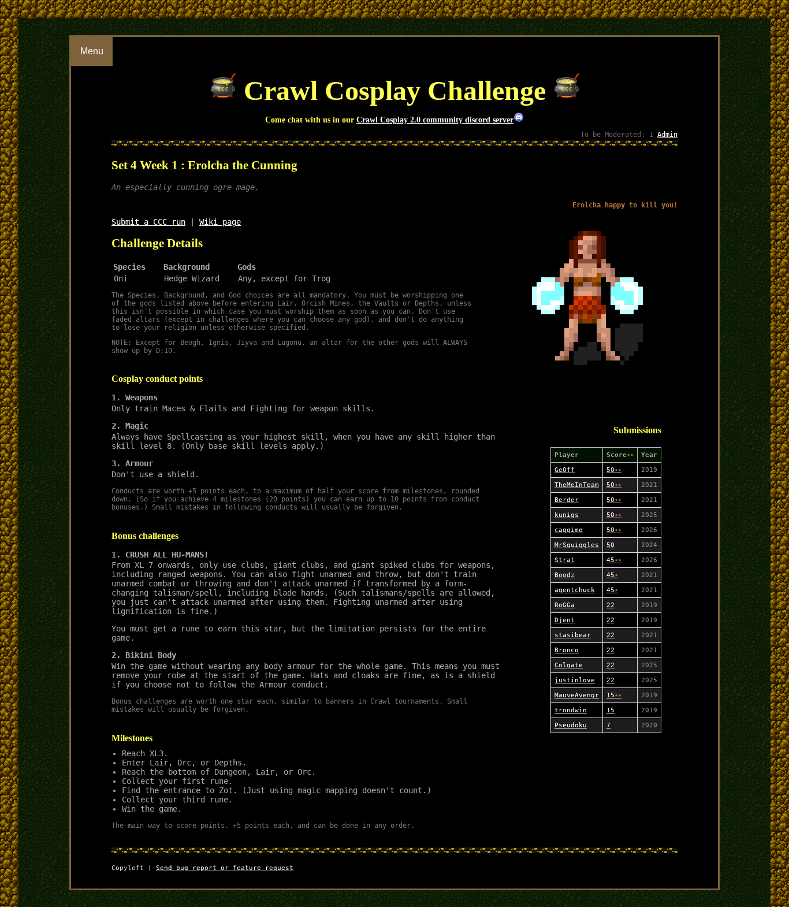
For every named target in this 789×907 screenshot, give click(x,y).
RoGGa (564, 605)
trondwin (570, 710)
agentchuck (574, 590)
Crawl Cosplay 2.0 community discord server (434, 119)
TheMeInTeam (576, 485)
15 (613, 695)
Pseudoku (570, 725)
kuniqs (566, 515)
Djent (564, 620)
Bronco (566, 650)
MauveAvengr (576, 695)
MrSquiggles (576, 545)
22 (610, 605)
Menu (91, 51)
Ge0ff (564, 470)
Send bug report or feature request (224, 867)
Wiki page (220, 221)
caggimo (568, 530)
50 (613, 470)
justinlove (574, 680)
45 (613, 560)
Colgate (568, 665)
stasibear (572, 635)
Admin (667, 135)
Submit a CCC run (148, 221)
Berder (566, 500)
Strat (564, 560)
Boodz (564, 575)
